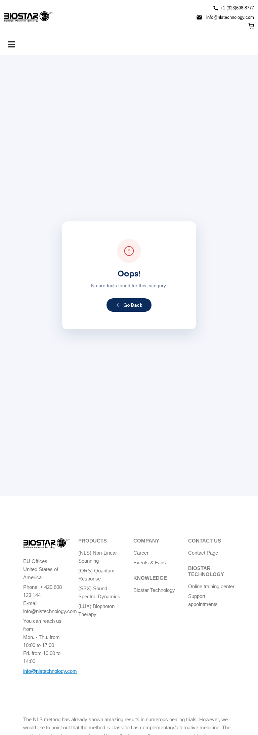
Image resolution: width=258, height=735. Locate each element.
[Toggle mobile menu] (11, 44)
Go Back (133, 305)
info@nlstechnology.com (230, 17)
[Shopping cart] (251, 26)
